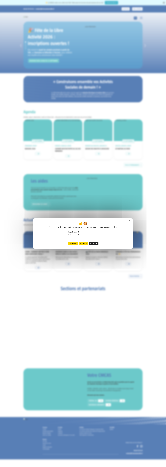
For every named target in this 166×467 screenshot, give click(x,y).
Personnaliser (94, 243)
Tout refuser (83, 243)
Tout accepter (73, 243)
